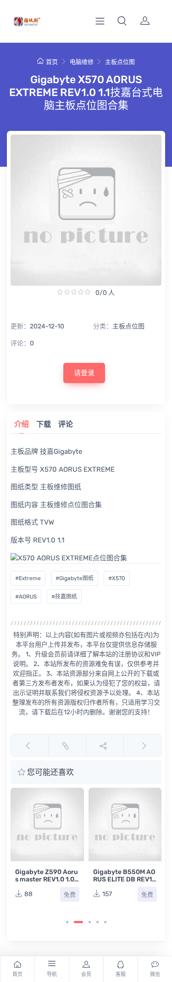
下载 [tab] (43, 424)
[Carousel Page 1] (67, 922)
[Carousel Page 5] (105, 922)
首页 (52, 61)
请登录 (84, 373)
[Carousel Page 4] (97, 922)
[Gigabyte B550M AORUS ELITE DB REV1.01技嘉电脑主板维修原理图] (125, 824)
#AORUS (26, 596)
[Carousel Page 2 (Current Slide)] (78, 922)
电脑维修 (82, 61)
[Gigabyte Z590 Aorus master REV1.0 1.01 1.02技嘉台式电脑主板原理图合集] (47, 824)
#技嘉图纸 (64, 596)
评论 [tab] (65, 424)
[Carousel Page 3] (90, 922)
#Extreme (28, 578)
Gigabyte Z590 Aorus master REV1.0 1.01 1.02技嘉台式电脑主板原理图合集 (46, 883)
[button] (122, 21)
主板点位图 (120, 61)
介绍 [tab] (21, 424)
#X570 (116, 578)
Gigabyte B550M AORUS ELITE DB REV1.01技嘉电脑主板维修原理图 (124, 883)
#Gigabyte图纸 (74, 578)
